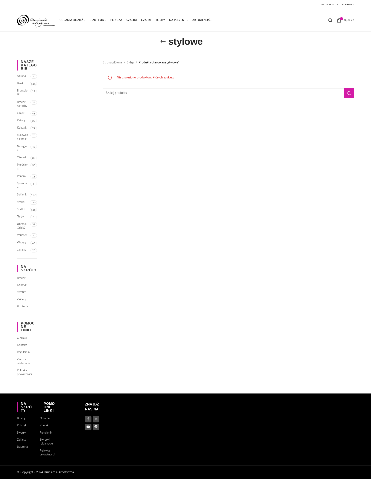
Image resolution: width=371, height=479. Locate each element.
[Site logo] (36, 20)
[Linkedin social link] (41, 5)
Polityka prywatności (24, 372)
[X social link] (25, 5)
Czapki (21, 113)
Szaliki (20, 202)
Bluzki (20, 83)
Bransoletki (22, 92)
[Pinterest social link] (36, 5)
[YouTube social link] (88, 427)
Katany (21, 120)
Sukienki (22, 194)
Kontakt (22, 345)
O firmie (22, 338)
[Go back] (163, 41)
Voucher (22, 235)
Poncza (21, 176)
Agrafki (21, 76)
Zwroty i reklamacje (23, 361)
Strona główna (112, 62)
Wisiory (21, 242)
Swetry (21, 292)
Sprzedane (22, 185)
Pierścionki (22, 167)
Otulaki (21, 157)
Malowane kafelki (22, 137)
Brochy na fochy (22, 104)
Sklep (130, 62)
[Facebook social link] (19, 5)
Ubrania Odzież (21, 226)
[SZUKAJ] (349, 93)
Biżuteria (22, 306)
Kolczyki (22, 127)
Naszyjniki (22, 148)
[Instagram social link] (96, 419)
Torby (20, 216)
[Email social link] (30, 5)
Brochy (21, 278)
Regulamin (23, 352)
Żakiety (21, 250)
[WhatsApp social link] (46, 5)
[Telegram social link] (52, 5)
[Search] (330, 20)
